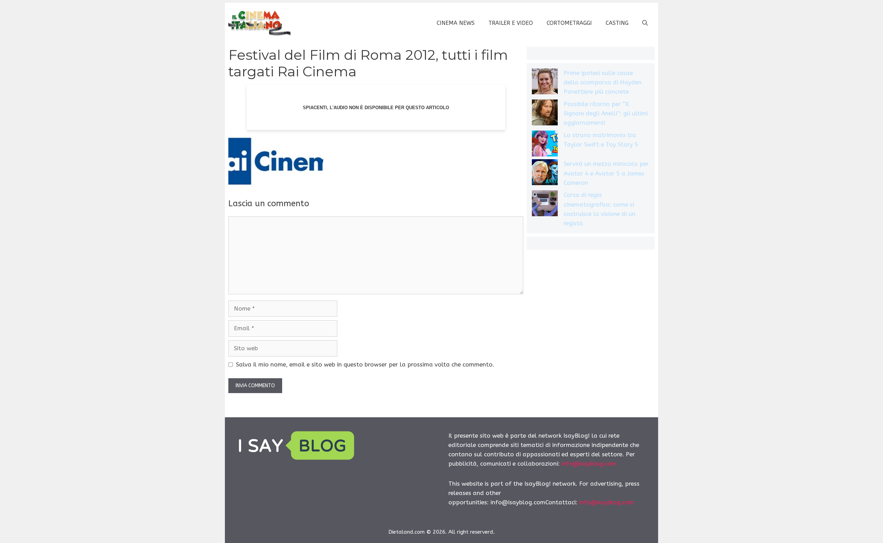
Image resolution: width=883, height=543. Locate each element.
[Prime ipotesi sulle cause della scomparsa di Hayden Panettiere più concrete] (545, 82)
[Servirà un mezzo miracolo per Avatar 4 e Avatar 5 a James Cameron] (545, 173)
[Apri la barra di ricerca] (645, 23)
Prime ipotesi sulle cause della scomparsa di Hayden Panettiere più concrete (603, 82)
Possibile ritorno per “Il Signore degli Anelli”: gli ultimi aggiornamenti (606, 113)
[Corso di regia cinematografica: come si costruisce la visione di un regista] (545, 204)
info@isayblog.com (589, 463)
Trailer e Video (510, 23)
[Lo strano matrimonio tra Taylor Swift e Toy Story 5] (545, 145)
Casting (617, 23)
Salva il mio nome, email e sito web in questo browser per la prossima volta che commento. (365, 364)
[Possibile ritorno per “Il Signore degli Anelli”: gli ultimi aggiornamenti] (545, 113)
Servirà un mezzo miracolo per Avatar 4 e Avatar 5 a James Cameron (606, 173)
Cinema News (456, 23)
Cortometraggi (569, 23)
